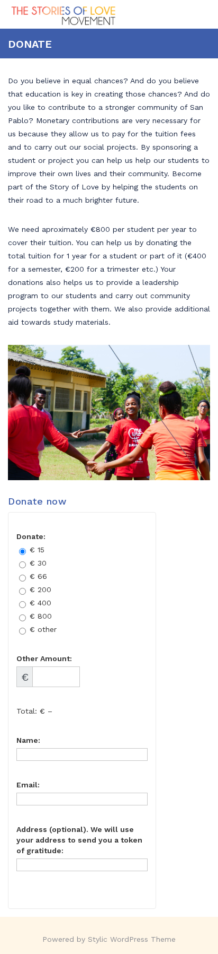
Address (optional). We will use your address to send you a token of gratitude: (79, 840)
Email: (28, 784)
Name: (28, 740)
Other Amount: (44, 658)
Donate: (31, 536)
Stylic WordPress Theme (132, 939)
